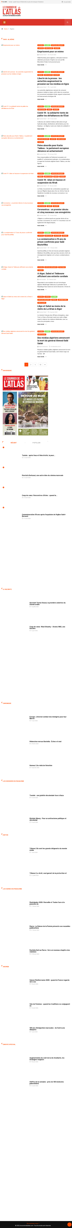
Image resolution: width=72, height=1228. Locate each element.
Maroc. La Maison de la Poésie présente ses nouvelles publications (50, 927)
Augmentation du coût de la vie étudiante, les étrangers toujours (47, 1059)
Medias (40, 75)
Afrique (47, 296)
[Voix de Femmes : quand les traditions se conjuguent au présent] (14, 1005)
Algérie (47, 45)
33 (40, 364)
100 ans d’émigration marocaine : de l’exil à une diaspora (47, 1029)
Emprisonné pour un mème (50, 51)
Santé (49, 109)
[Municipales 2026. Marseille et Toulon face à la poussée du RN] (14, 903)
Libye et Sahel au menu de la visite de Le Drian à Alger (51, 307)
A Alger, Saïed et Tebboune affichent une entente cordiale (52, 275)
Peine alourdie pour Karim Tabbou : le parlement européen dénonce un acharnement (53, 148)
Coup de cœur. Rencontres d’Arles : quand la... (39, 495)
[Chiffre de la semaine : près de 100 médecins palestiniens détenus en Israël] (14, 1082)
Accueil (40, 45)
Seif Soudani (42, 279)
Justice (40, 48)
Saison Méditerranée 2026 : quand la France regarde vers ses (49, 981)
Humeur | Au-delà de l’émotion (41, 765)
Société (57, 48)
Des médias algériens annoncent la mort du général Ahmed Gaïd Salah (53, 340)
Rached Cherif (42, 54)
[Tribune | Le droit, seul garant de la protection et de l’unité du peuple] (14, 873)
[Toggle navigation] (4, 22)
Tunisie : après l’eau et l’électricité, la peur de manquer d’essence (26, 2)
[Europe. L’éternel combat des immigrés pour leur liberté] (14, 717)
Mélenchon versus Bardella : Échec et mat (46, 741)
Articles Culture (35, 600)
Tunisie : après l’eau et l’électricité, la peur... (38, 455)
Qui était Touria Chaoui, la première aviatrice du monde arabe (48, 603)
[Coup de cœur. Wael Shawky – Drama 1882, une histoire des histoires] (14, 627)
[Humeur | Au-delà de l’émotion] (14, 765)
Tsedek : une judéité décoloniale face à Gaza (47, 795)
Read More (40, 65)
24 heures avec (34, 948)
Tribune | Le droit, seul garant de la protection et (48, 873)
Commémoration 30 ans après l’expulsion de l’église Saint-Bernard (44, 515)
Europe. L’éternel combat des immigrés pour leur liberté (48, 717)
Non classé (48, 48)
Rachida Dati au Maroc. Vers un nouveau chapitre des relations (50, 951)
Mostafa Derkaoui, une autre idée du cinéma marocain (42, 475)
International (63, 299)
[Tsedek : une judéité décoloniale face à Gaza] (14, 795)
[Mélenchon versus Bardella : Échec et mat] (14, 741)
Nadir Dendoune (43, 346)
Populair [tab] (36, 443)
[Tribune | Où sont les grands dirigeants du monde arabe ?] (14, 849)
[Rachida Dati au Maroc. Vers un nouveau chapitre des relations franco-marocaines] (14, 951)
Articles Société (43, 139)
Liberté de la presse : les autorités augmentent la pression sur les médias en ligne (53, 81)
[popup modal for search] (67, 22)
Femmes (32, 816)
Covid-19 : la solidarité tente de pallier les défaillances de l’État (53, 114)
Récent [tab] (14, 443)
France (40, 176)
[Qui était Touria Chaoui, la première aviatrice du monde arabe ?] (14, 603)
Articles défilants (57, 45)
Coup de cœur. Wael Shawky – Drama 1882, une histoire (47, 627)
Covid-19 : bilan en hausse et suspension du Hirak (51, 181)
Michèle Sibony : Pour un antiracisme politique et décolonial (48, 819)
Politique (57, 235)
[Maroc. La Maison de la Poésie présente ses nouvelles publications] (14, 927)
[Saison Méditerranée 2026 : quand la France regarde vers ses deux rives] (14, 981)
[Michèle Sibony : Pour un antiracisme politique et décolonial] (14, 819)
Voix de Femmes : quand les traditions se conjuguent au (50, 1005)
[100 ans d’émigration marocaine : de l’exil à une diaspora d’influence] (14, 1028)
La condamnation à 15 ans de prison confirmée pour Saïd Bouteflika (51, 242)
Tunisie (40, 270)
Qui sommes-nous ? (33, 1223)
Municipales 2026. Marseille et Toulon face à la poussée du (47, 903)
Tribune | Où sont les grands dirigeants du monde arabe (48, 849)
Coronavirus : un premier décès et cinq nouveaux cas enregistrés (53, 211)
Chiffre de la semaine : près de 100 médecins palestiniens (47, 1082)
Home (6, 29)
